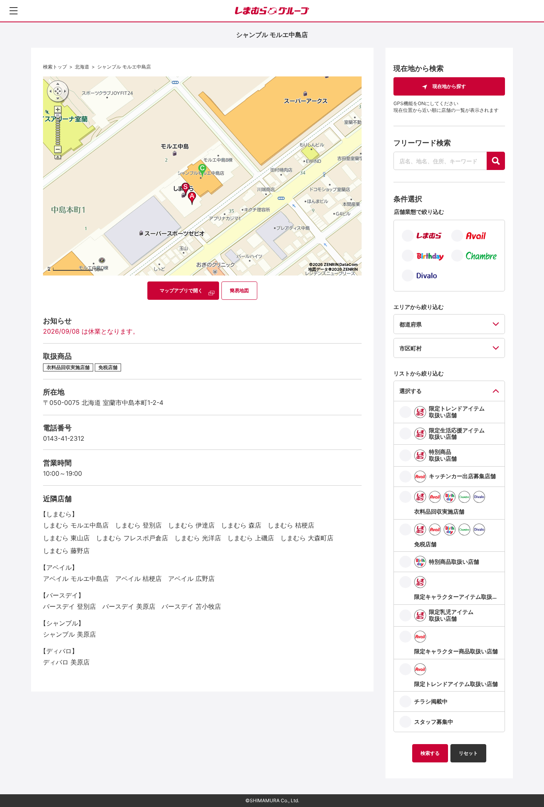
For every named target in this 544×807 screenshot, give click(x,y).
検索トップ (55, 67)
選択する (410, 390)
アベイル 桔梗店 (138, 578)
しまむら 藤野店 (66, 551)
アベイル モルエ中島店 (76, 578)
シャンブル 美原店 (69, 634)
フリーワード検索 (422, 143)
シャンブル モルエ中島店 (124, 67)
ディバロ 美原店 (66, 662)
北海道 (82, 67)
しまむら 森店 (241, 525)
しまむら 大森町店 (306, 538)
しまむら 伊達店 (191, 525)
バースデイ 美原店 (128, 606)
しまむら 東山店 (66, 538)
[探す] (496, 161)
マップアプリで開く (181, 290)
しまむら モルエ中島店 (76, 525)
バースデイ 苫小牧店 (191, 606)
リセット (468, 753)
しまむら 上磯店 (250, 538)
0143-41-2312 (63, 438)
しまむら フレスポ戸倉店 (132, 538)
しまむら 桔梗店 (291, 525)
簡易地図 (239, 290)
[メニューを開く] (13, 11)
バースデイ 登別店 (69, 606)
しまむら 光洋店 (197, 538)
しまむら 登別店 (138, 525)
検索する (430, 753)
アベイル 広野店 (191, 578)
